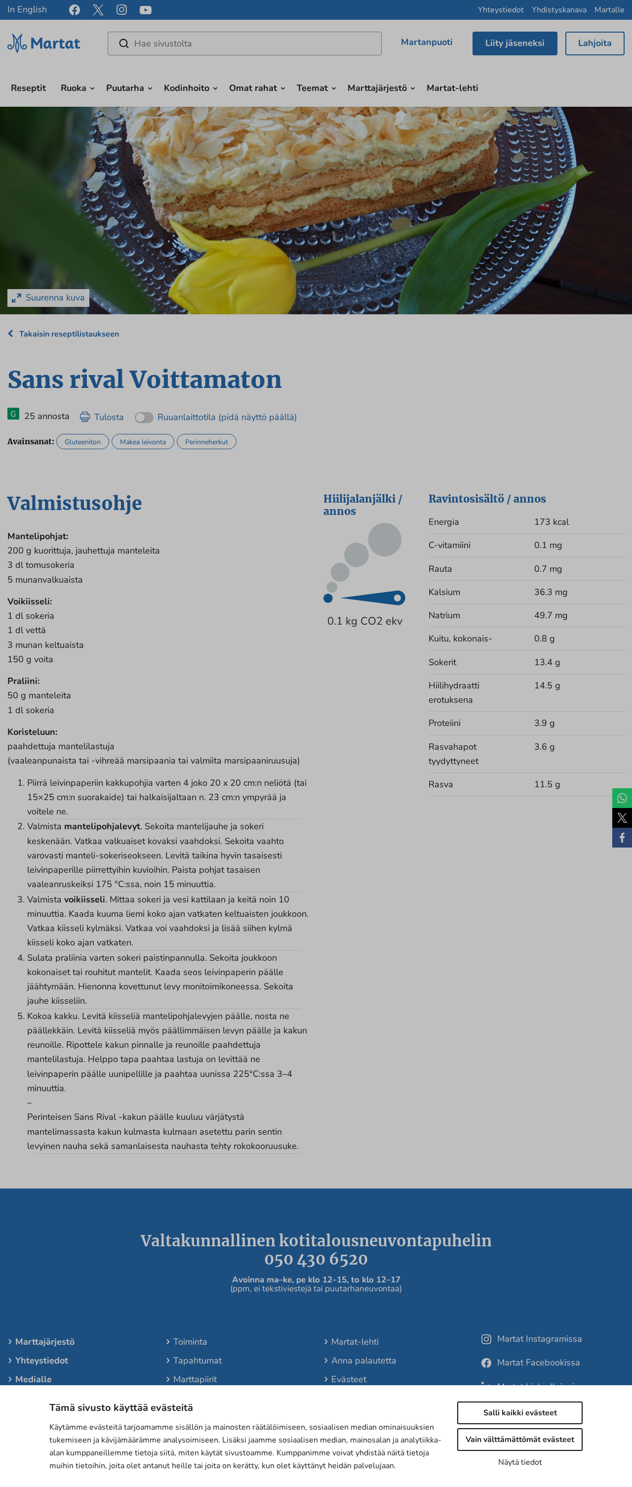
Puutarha (125, 88)
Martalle (609, 9)
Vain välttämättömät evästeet (520, 1439)
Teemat (312, 88)
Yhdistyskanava (559, 9)
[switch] (216, 414)
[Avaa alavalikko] (92, 87)
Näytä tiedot (520, 1462)
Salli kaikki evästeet (520, 1412)
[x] (98, 9)
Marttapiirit (195, 1379)
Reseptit (28, 88)
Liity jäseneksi (515, 43)
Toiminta (190, 1342)
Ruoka (73, 88)
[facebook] (74, 9)
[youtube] (146, 10)
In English (27, 9)
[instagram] (122, 9)
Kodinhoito (186, 88)
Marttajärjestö (377, 88)
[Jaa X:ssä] (622, 818)
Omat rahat (253, 88)
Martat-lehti (452, 88)
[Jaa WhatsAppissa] (622, 798)
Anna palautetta (363, 1360)
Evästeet (348, 1379)
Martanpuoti (427, 42)
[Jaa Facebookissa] (622, 838)
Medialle (33, 1379)
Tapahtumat (197, 1360)
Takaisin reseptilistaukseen (68, 334)
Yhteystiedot (501, 9)
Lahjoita (595, 43)
